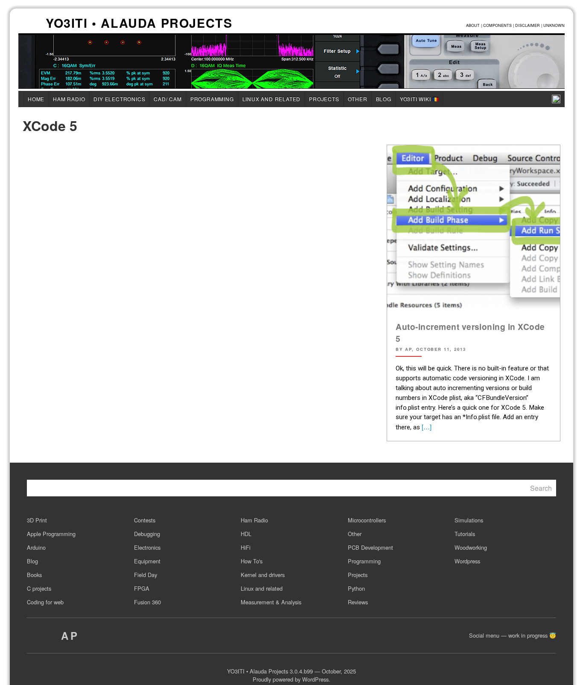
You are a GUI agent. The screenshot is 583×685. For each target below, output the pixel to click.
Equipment (147, 561)
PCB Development (370, 547)
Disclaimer (527, 25)
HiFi (246, 547)
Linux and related (271, 98)
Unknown (554, 25)
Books (34, 575)
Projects (324, 98)
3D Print (37, 520)
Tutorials (465, 534)
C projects (39, 588)
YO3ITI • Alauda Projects (139, 24)
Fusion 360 (147, 602)
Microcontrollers (367, 520)
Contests (144, 520)
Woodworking (471, 547)
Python (356, 588)
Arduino (36, 547)
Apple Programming (51, 534)
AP (70, 635)
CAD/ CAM (167, 98)
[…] (425, 426)
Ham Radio (69, 98)
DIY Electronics (119, 98)
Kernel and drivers (263, 575)
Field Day (145, 575)
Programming (212, 98)
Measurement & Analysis (271, 602)
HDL (246, 534)
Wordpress (467, 561)
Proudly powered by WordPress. (291, 679)
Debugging (147, 534)
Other (357, 98)
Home (36, 98)
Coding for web (45, 602)
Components (497, 25)
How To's (251, 561)
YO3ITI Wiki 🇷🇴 (419, 98)
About (473, 25)
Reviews (358, 602)
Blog (383, 98)
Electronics (147, 547)
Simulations (469, 520)
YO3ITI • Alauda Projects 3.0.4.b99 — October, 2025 (291, 671)
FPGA (141, 588)
